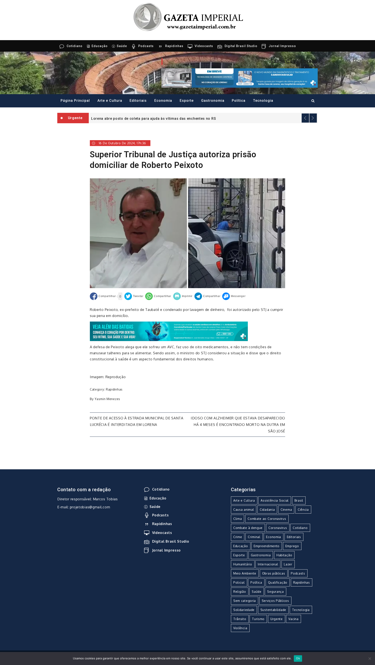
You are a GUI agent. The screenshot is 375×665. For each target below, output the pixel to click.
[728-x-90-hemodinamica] (239, 78)
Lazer (288, 564)
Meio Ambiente (244, 573)
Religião (239, 591)
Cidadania (267, 509)
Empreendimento (267, 546)
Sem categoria (244, 601)
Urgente (276, 619)
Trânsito (239, 619)
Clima (237, 519)
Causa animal (243, 509)
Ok (298, 658)
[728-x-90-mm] (169, 331)
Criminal (254, 537)
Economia (163, 101)
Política (238, 101)
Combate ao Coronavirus (267, 519)
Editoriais (138, 101)
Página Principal (75, 101)
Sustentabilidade (273, 610)
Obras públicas (273, 573)
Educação (100, 46)
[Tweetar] (133, 296)
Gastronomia (212, 101)
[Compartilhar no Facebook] (103, 296)
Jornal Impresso (282, 46)
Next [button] (313, 118)
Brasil (298, 500)
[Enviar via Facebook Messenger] (233, 296)
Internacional (268, 564)
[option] (203, 118)
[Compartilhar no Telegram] (207, 296)
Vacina (293, 619)
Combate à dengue (248, 528)
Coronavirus (277, 528)
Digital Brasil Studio (241, 46)
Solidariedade (244, 610)
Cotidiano (74, 46)
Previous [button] (305, 118)
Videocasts (204, 46)
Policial (239, 582)
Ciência (303, 509)
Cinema (286, 509)
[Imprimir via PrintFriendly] (183, 296)
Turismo (258, 619)
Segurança (275, 591)
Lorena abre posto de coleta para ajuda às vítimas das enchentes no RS (153, 118)
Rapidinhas (174, 46)
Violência (240, 628)
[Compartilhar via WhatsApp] (158, 296)
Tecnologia (263, 101)
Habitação (284, 555)
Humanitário (242, 564)
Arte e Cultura (109, 101)
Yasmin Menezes (107, 399)
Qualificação (277, 582)
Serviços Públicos (275, 601)
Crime (237, 537)
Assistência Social (275, 500)
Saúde (122, 46)
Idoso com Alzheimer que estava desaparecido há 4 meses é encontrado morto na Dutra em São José (238, 424)
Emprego (292, 546)
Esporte (187, 101)
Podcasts (146, 46)
